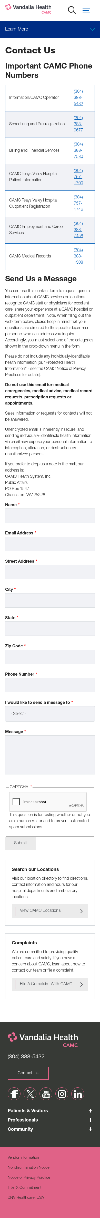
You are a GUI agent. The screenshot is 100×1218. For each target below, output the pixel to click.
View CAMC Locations (40, 911)
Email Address (19, 534)
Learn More (16, 29)
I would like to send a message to (37, 703)
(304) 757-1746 (78, 204)
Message (14, 732)
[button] (89, 10)
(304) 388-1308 (78, 256)
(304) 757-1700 (78, 177)
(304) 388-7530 (78, 151)
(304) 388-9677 (78, 124)
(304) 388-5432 (78, 98)
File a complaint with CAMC (46, 984)
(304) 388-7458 (78, 230)
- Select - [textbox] (18, 714)
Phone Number (19, 675)
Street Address (19, 562)
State (10, 618)
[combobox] (50, 714)
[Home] (45, 10)
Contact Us (28, 1073)
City (9, 590)
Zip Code (14, 647)
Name (11, 505)
